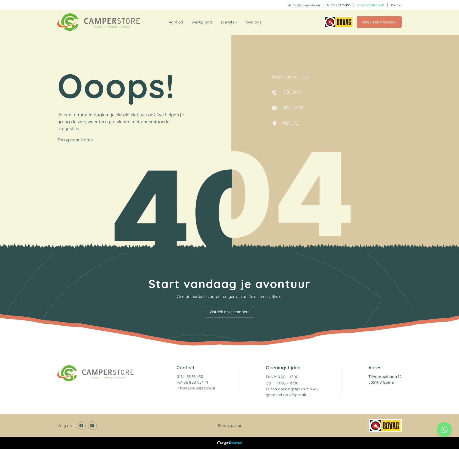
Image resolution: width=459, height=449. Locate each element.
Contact (396, 5)
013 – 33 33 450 (340, 5)
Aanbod (176, 22)
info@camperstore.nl (306, 5)
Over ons (253, 22)
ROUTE (290, 123)
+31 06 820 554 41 (372, 5)
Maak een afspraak (379, 22)
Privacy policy (229, 425)
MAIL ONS (292, 107)
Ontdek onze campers (229, 311)
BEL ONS (291, 92)
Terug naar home (75, 140)
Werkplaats (202, 22)
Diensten (229, 22)
